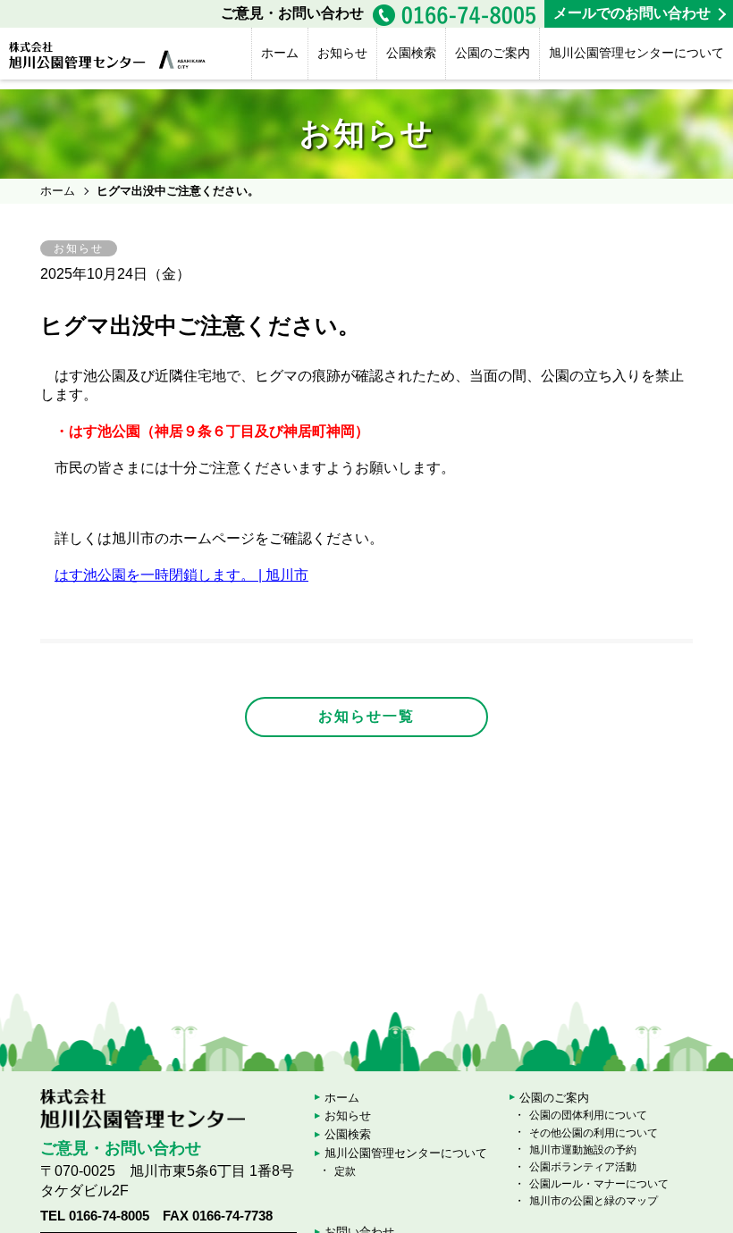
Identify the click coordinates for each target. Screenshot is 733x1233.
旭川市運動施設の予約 (582, 1150)
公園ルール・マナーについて (599, 1184)
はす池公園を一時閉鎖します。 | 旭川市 (181, 575)
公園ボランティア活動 (582, 1167)
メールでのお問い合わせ (632, 13)
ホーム (280, 53)
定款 (345, 1171)
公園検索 (411, 53)
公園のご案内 (492, 53)
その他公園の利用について (593, 1133)
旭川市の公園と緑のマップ (593, 1201)
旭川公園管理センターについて (636, 53)
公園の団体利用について (588, 1115)
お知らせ (342, 53)
